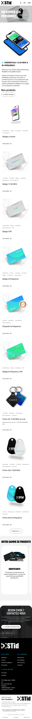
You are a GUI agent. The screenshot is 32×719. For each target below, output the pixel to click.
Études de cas (20, 657)
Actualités (3, 675)
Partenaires (4, 672)
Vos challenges (20, 660)
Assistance (20, 665)
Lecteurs (3, 660)
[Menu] (29, 3)
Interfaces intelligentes (6, 662)
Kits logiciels (4, 665)
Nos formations (21, 662)
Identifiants (4, 657)
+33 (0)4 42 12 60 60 (7, 689)
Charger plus (15, 531)
